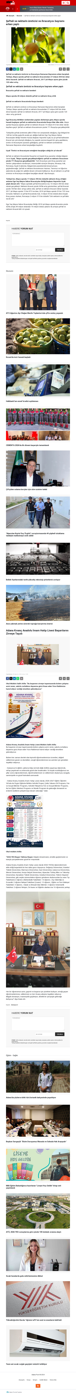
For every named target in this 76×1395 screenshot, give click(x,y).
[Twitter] (10, 69)
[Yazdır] (21, 69)
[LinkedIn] (14, 69)
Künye (28, 1380)
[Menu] (63, 3)
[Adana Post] (12, 3)
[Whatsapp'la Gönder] (17, 69)
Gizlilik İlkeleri (43, 1380)
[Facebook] (7, 69)
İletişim (35, 1380)
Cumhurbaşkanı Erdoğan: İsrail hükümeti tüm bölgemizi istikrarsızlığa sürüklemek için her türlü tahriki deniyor (42, 9)
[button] (60, 69)
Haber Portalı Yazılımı (15, 1392)
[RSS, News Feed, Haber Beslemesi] (38, 1386)
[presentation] (12, 9)
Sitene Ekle (53, 1380)
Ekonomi (19, 15)
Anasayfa (11, 15)
